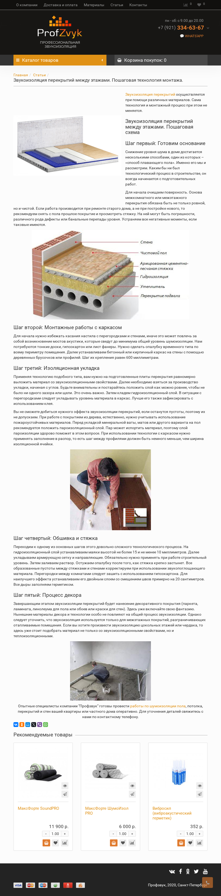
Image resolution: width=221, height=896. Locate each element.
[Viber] (39, 724)
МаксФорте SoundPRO (38, 808)
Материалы (94, 5)
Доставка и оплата (61, 5)
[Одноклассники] (21, 724)
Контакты (138, 5)
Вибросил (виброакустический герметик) (172, 813)
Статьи (116, 5)
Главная (20, 75)
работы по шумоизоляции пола (158, 706)
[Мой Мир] (27, 724)
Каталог (40, 60)
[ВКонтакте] (15, 724)
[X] (33, 724)
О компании (26, 5)
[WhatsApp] (45, 724)
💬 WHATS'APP (191, 36)
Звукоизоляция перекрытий (150, 94)
